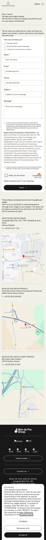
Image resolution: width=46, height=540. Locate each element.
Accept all (23, 535)
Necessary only (23, 528)
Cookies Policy (26, 515)
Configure (23, 521)
